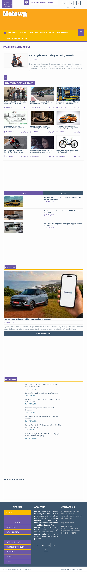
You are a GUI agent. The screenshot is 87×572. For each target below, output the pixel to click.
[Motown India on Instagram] (68, 7)
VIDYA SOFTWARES (78, 570)
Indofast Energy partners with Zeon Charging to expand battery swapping (42, 434)
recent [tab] (23, 193)
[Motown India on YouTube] (78, 3)
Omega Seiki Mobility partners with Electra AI (41, 393)
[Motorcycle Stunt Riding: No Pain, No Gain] (16, 60)
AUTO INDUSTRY (62, 33)
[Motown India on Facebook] (65, 3)
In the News (12, 33)
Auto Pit (9, 512)
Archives (9, 557)
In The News (10, 379)
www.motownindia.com (44, 532)
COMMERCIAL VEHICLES (12, 38)
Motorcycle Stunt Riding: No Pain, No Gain (51, 55)
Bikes (17, 522)
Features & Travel (47, 33)
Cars (17, 517)
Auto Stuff (33, 33)
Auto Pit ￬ (23, 33)
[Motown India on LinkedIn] (75, 7)
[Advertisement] (44, 23)
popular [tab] (63, 193)
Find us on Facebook (15, 479)
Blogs (24, 38)
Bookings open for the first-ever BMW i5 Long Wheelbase (54, 2)
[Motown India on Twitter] (72, 3)
